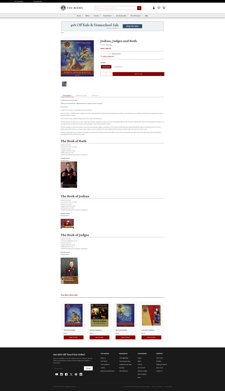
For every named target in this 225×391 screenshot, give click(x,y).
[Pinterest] (76, 374)
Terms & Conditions (157, 386)
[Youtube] (56, 374)
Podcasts (121, 368)
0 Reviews (94, 95)
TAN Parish (104, 361)
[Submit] (139, 8)
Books (79, 16)
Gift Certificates (123, 371)
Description (67, 95)
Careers (103, 368)
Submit (88, 368)
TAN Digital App (123, 358)
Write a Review (116, 53)
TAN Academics (105, 364)
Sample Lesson (65, 158)
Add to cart (74, 337)
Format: (103, 62)
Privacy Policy (168, 386)
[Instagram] (61, 374)
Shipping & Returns (161, 364)
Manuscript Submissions (107, 371)
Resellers (158, 361)
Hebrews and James (96, 330)
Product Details (81, 95)
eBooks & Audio (121, 16)
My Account (159, 368)
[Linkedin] (81, 374)
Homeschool (107, 16)
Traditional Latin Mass (125, 364)
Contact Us (159, 371)
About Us (103, 358)
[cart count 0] (164, 8)
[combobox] (118, 8)
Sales (146, 16)
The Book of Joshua (121, 330)
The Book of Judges (69, 330)
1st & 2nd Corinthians (148, 330)
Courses (96, 16)
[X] (71, 374)
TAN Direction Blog (124, 361)
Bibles (87, 16)
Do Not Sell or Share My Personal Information (137, 386)
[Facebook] (66, 374)
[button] (69, 174)
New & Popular (135, 16)
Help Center (159, 358)
